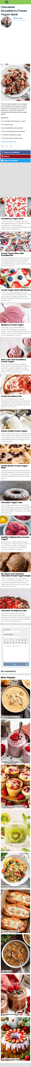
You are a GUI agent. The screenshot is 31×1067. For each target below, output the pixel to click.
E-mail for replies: (8, 634)
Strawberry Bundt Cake (10, 1059)
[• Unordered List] (19, 640)
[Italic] (13, 640)
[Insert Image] (7, 642)
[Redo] (7, 640)
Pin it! (6, 156)
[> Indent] (4, 642)
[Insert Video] (10, 642)
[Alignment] (22, 642)
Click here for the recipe (8, 141)
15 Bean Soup (6, 971)
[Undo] (4, 640)
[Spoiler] (19, 642)
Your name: (6, 629)
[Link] (16, 642)
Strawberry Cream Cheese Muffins (14, 807)
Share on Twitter (11, 160)
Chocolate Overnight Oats (11, 1014)
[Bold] (10, 640)
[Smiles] (25, 642)
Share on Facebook (11, 152)
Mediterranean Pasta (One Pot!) (13, 887)
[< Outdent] (25, 640)
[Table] (13, 642)
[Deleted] (16, 640)
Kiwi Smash (6, 850)
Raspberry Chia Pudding (10, 762)
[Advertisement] (15, 45)
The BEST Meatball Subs (10, 931)
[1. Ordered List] (22, 640)
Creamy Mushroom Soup (11, 717)
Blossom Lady (17, 18)
